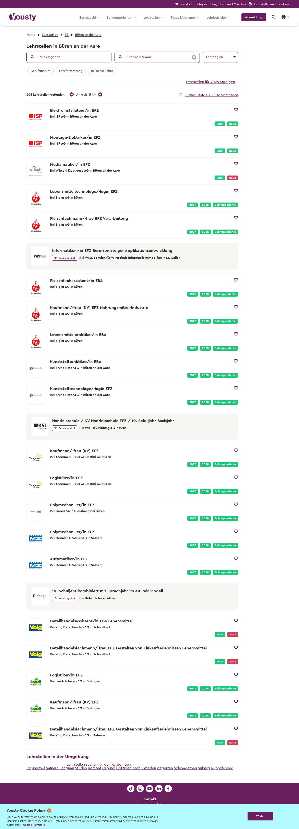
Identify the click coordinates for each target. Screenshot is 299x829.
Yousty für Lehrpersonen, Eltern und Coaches (213, 4)
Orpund (108, 768)
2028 (232, 123)
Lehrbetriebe (216, 17)
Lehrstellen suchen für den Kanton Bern (99, 764)
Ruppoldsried (222, 768)
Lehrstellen (151, 17)
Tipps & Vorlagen (183, 17)
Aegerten (165, 768)
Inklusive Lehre (102, 71)
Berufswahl (87, 17)
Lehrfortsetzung (71, 71)
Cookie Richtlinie (34, 825)
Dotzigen (123, 768)
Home (30, 34)
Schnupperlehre (225, 205)
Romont (94, 768)
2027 (220, 123)
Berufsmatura (40, 71)
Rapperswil (35, 768)
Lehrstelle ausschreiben (271, 4)
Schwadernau (185, 768)
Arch (136, 768)
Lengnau (67, 768)
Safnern (52, 768)
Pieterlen (148, 768)
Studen (81, 768)
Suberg (204, 768)
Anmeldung (253, 17)
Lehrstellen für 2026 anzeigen (210, 82)
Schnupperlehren (119, 17)
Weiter (260, 816)
